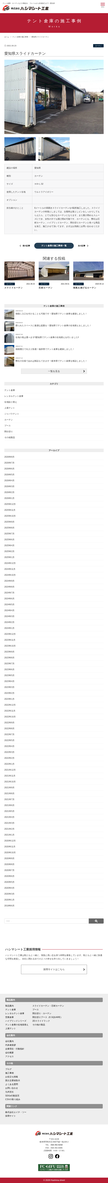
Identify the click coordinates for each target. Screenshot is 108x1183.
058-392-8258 (57, 1145)
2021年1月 (9, 835)
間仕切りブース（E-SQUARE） (47, 1017)
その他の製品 (38, 1025)
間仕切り (8, 431)
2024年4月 (9, 610)
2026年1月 (9, 498)
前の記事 (26, 246)
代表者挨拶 (10, 1045)
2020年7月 (9, 870)
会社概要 (9, 1053)
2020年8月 (9, 864)
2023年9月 (9, 652)
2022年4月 (9, 746)
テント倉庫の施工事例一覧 (54, 245)
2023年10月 (10, 646)
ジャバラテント (11, 414)
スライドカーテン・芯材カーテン (48, 1006)
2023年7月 (9, 663)
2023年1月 (9, 699)
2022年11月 (9, 711)
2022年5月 (9, 740)
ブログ (8, 1069)
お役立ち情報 (11, 1077)
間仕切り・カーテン (41, 1013)
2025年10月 (10, 516)
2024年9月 (9, 581)
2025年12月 (10, 504)
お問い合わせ (11, 1088)
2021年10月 (10, 782)
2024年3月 (9, 616)
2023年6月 (9, 669)
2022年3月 (9, 752)
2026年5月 (9, 474)
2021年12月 (10, 770)
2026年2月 (9, 492)
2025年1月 (9, 557)
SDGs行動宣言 (12, 1096)
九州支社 (9, 1092)
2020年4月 (9, 888)
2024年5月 (9, 604)
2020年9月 (9, 858)
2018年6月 (9, 906)
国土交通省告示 (12, 1080)
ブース (7, 426)
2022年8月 (9, 728)
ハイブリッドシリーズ (15, 1021)
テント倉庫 (9, 390)
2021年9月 (9, 787)
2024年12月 (10, 563)
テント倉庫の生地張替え (16, 1025)
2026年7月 (9, 463)
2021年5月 (9, 811)
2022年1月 (9, 764)
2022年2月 (9, 758)
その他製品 (9, 437)
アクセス (9, 1056)
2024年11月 (9, 569)
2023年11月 (9, 640)
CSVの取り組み (12, 1099)
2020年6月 (9, 876)
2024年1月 (9, 628)
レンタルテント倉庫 (13, 396)
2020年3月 (9, 894)
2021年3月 (9, 823)
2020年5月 (9, 882)
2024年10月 (10, 575)
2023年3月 (9, 687)
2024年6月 (9, 598)
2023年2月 (9, 693)
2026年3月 (9, 486)
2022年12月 (10, 705)
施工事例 (9, 1073)
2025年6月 (9, 539)
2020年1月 (9, 900)
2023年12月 (10, 634)
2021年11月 (9, 776)
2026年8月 (9, 457)
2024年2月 (9, 622)
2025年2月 (9, 551)
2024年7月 (9, 593)
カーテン (8, 420)
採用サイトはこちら (54, 969)
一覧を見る (54, 371)
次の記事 (81, 246)
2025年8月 (9, 528)
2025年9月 (9, 522)
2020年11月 (9, 846)
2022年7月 (9, 734)
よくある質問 (11, 1084)
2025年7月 (9, 534)
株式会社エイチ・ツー (15, 1112)
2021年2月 (9, 829)
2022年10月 (10, 717)
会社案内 (9, 1041)
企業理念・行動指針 (14, 1049)
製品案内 (9, 1006)
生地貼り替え (10, 402)
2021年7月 (9, 799)
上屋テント (9, 408)
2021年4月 (9, 817)
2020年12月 (10, 841)
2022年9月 (9, 722)
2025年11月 (9, 510)
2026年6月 (9, 469)
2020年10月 (10, 852)
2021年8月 (9, 793)
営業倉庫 (9, 1017)
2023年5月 (9, 675)
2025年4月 (9, 545)
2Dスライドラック (41, 1021)
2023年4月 (9, 681)
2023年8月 (9, 658)
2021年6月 (9, 805)
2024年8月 (9, 587)
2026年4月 (9, 480)
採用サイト (10, 1116)
